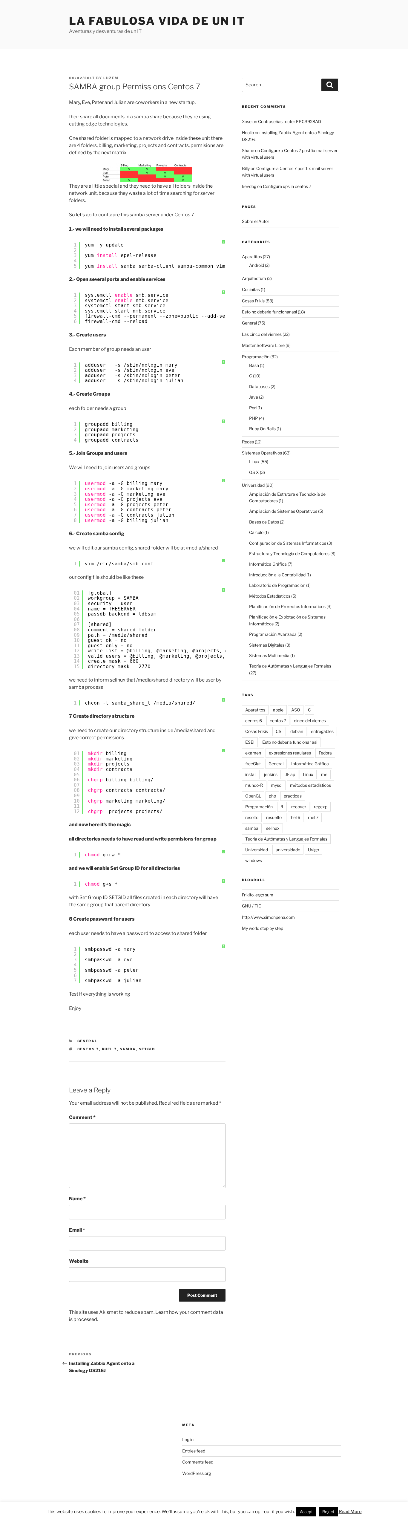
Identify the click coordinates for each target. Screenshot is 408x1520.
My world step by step (262, 928)
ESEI (249, 742)
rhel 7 (109, 1049)
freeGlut (253, 763)
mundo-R (254, 785)
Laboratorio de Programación (277, 585)
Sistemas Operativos (262, 452)
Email (77, 1230)
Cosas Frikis (253, 300)
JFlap (290, 774)
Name (77, 1198)
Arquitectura (254, 278)
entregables (322, 731)
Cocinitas (251, 289)
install (250, 774)
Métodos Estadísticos (269, 595)
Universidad (253, 485)
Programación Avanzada (273, 634)
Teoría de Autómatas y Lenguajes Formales (290, 665)
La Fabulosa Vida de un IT (157, 20)
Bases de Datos (264, 521)
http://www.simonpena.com (268, 917)
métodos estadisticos (310, 785)
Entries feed (193, 1450)
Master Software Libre (263, 345)
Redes (248, 441)
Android (256, 265)
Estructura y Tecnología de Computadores (289, 553)
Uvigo (313, 849)
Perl (253, 407)
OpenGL (253, 795)
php (272, 795)
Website (78, 1261)
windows (253, 860)
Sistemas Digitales (266, 645)
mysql (276, 785)
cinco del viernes (310, 720)
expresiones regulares (290, 752)
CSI (279, 731)
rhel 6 (294, 817)
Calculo (256, 532)
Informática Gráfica (268, 564)
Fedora (325, 752)
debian (296, 731)
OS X (254, 472)
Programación (255, 356)
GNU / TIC (251, 905)
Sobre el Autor (255, 221)
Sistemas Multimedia (269, 655)
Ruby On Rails (262, 428)
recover (298, 806)
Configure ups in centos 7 (287, 186)
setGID (147, 1049)
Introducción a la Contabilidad (277, 574)
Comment (82, 1117)
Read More (350, 1511)
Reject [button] (328, 1511)
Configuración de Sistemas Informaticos (287, 543)
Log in (188, 1439)
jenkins (270, 774)
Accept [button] (306, 1511)
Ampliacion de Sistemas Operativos (283, 511)
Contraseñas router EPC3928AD (289, 121)
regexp (320, 806)
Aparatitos (252, 256)
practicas (293, 795)
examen (253, 752)
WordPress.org (196, 1473)
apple (278, 709)
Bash (254, 365)
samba (128, 1049)
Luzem (111, 78)
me (324, 774)
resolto (251, 817)
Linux (254, 461)
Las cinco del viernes (262, 334)
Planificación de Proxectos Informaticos (287, 606)
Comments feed (197, 1461)
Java (253, 396)
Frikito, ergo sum (257, 894)
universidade (288, 849)
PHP (253, 418)
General (87, 1041)
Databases (259, 386)
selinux (273, 828)
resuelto (274, 817)
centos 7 (88, 1049)
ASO (295, 709)
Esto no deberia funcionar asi (269, 311)
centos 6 (253, 720)
